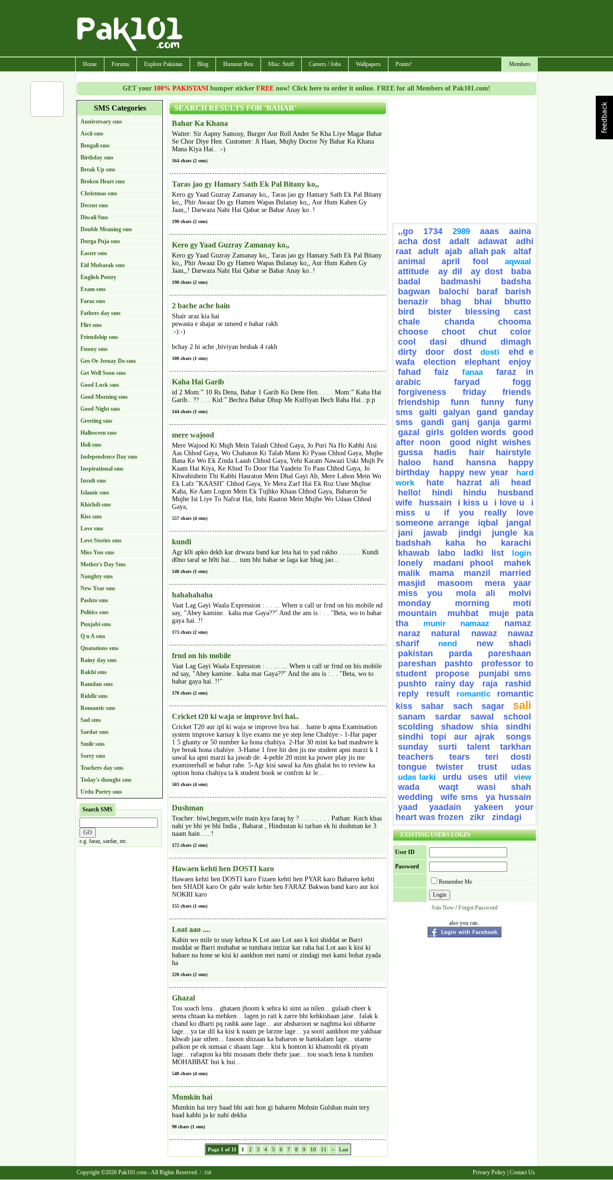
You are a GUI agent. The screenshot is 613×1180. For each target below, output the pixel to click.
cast (522, 311)
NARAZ (409, 633)
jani (405, 533)
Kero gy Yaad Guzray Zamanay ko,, (230, 245)
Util (500, 777)
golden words (478, 432)
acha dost (419, 241)
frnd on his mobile (201, 656)
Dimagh (515, 342)
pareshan (417, 663)
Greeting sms (96, 420)
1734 (433, 231)
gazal (409, 432)
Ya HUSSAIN (509, 797)
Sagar (492, 706)
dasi (438, 342)
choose (413, 332)
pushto (412, 683)
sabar (432, 706)
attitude (415, 271)
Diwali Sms (94, 217)
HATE (439, 482)
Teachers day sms (102, 767)
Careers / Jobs (325, 64)
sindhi (518, 726)
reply (409, 693)
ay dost (487, 271)
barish (518, 291)
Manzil (477, 573)
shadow (457, 726)
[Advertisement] (360, 29)
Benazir (413, 301)
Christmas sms (98, 193)
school (517, 716)
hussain (435, 502)
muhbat (462, 613)
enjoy (520, 362)
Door (434, 352)
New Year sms (97, 588)
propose (452, 673)
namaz (517, 623)
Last (343, 1149)
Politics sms (94, 612)
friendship (419, 402)
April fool (465, 261)
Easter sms (93, 253)
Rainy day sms (98, 660)
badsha (516, 281)
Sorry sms (92, 756)
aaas (489, 231)
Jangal (518, 523)
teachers (415, 757)
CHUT (487, 332)
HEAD (521, 482)
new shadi (504, 643)
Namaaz (474, 623)
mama (441, 573)
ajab (453, 251)
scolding (415, 726)
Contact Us (522, 1172)
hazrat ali (477, 482)
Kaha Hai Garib (198, 382)
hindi (442, 492)
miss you (420, 593)
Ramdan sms (96, 684)
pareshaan (509, 653)
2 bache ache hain (201, 306)
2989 (461, 231)
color (520, 332)
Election (439, 362)
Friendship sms (99, 337)
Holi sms (91, 444)
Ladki (473, 553)
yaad (408, 807)
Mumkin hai (192, 1097)
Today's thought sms (106, 779)
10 (313, 1149)
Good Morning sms (104, 396)
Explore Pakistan (163, 64)
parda (460, 653)
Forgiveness (422, 392)
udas (521, 767)
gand (487, 412)
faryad (467, 382)
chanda (459, 321)
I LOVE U (509, 502)
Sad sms (90, 720)
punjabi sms (504, 673)
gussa (410, 452)
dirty (407, 352)
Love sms (91, 528)
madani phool (463, 563)
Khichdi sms (95, 504)
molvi (520, 593)
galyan (456, 412)
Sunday (413, 747)
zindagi (507, 817)
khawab (414, 553)
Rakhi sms (93, 672)
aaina (520, 231)
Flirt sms (91, 325)
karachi (516, 543)
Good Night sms (100, 408)
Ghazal (183, 998)
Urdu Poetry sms (101, 791)
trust (492, 767)
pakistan (415, 653)
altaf (522, 251)
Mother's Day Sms (103, 564)
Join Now (442, 907)
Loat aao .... (191, 929)
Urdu (452, 777)
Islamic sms (94, 492)
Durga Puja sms (100, 241)
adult (428, 251)
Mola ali (475, 593)
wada (409, 787)
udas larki (417, 777)
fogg (521, 382)
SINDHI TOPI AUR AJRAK (446, 737)
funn (460, 402)
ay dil (450, 271)
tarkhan (515, 747)
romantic (473, 693)
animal (411, 261)
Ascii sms (91, 133)
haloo (409, 462)
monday (414, 603)
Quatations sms (99, 648)
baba (521, 271)
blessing (482, 311)
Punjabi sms (95, 624)
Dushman (188, 808)
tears (459, 757)
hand (443, 462)
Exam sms (93, 289)
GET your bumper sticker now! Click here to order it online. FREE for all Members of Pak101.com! (306, 88)
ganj (460, 422)
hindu (475, 492)
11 (324, 1149)
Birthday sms (97, 157)
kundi (181, 542)
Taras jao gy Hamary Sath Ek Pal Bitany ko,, (245, 184)
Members (520, 64)
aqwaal (518, 261)
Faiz (441, 372)
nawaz (484, 633)
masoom (455, 583)
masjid (411, 583)
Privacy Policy (489, 1172)
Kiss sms (91, 516)
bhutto (517, 301)
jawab (435, 533)
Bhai (483, 301)
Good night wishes (490, 442)
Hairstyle (513, 452)
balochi (454, 291)
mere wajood (193, 435)
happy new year (473, 472)
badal (409, 281)
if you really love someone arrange (465, 518)
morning (472, 603)
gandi (432, 422)
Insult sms (93, 480)
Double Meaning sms (106, 229)
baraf (487, 291)
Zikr (478, 817)
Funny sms (94, 349)
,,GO (405, 231)
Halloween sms (98, 432)
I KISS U (473, 502)
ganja (488, 422)
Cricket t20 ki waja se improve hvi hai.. (235, 716)
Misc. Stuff (281, 64)
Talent (478, 747)
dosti (489, 352)
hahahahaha (192, 595)
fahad (409, 372)
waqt (448, 787)
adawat (492, 241)
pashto (460, 663)
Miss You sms (97, 552)
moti (522, 603)
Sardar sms (94, 732)
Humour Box (238, 64)
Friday (474, 392)
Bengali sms (95, 145)
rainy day (455, 683)
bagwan (416, 291)
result (438, 693)
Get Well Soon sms (103, 373)
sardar (448, 716)
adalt (459, 241)
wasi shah (504, 787)
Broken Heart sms (102, 181)
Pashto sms (94, 600)
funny (492, 402)
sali (522, 705)
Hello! (409, 492)
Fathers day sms (100, 313)
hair (477, 452)
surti (447, 747)
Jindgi (469, 533)
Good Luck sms (99, 385)
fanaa (472, 372)
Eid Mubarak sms (102, 265)
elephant (482, 362)
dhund (473, 342)
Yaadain (449, 807)
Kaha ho (465, 543)
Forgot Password (478, 907)
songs (518, 737)
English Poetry (98, 277)
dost (463, 352)
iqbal (488, 523)
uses (478, 777)
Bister (440, 311)
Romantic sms (97, 708)
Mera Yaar (508, 583)
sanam (411, 716)
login (521, 553)
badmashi (461, 281)
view (522, 777)
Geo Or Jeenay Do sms (108, 361)
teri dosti (508, 757)
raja (490, 683)
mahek (517, 563)
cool (407, 342)
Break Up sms (97, 169)
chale (419, 321)
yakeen (488, 807)
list (497, 553)
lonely (410, 563)
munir (434, 623)
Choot (453, 332)
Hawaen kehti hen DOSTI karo (223, 869)
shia (489, 726)
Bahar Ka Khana (200, 123)
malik (409, 573)
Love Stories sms (101, 540)
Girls (435, 432)
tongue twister (435, 767)
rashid (518, 683)
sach (463, 706)
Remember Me (455, 881)
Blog (202, 64)
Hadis (449, 452)
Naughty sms (96, 576)
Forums (120, 64)
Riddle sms (94, 696)
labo (446, 553)
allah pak (489, 251)
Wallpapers (368, 64)
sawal (482, 716)
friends (516, 392)
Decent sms (94, 205)
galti (428, 412)
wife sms (459, 797)
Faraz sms (92, 301)
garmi (519, 422)
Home (90, 64)
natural (448, 633)
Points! (404, 64)
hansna (481, 462)
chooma (514, 321)
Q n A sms (92, 636)
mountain (417, 613)
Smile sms (92, 744)
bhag (451, 301)
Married (515, 573)
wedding (415, 797)
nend (447, 643)
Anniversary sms (101, 121)
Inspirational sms (102, 468)
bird (406, 311)
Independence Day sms (108, 456)
